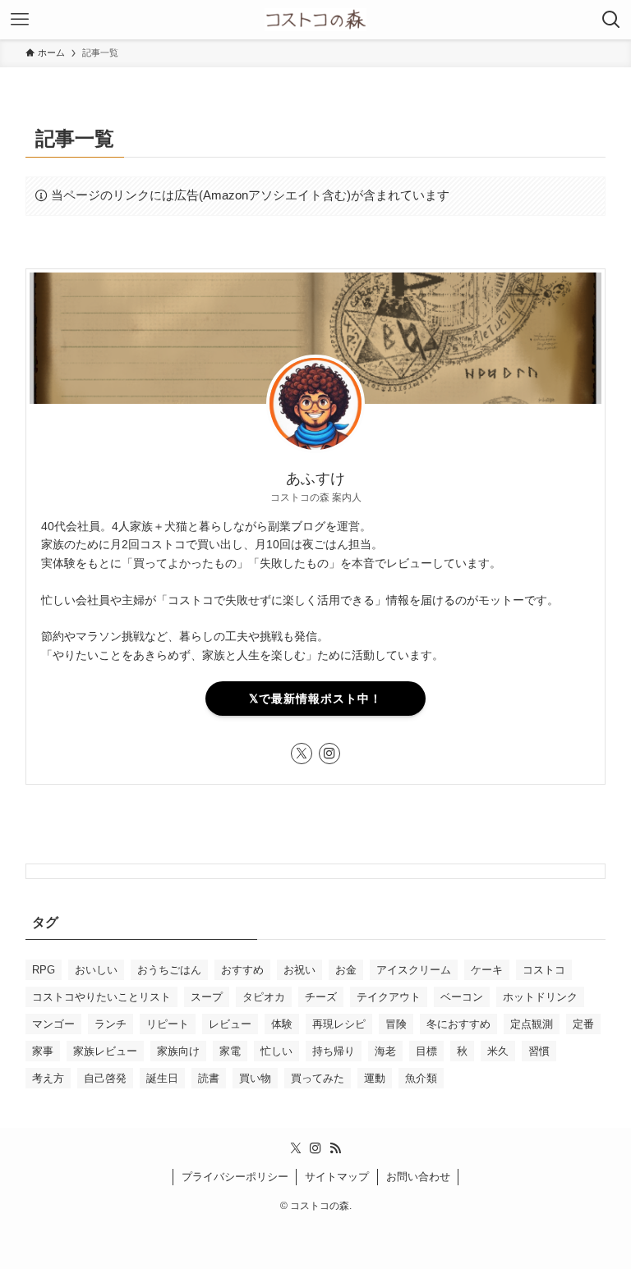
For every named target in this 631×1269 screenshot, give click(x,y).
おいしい (96, 970)
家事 (42, 1051)
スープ (207, 997)
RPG (43, 970)
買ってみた (317, 1078)
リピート (167, 1024)
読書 (208, 1078)
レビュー (230, 1024)
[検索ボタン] (611, 19)
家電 (230, 1051)
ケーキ (487, 970)
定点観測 (531, 1024)
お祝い (299, 970)
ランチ (110, 1024)
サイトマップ (337, 1177)
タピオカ (263, 997)
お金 (346, 970)
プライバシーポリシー (235, 1177)
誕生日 (162, 1078)
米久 (498, 1051)
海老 (385, 1051)
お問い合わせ (418, 1177)
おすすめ (242, 970)
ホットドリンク (540, 997)
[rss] (335, 1148)
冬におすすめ (458, 1024)
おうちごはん (169, 970)
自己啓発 (105, 1078)
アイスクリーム (413, 970)
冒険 (396, 1024)
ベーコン (461, 997)
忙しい (276, 1051)
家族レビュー (105, 1051)
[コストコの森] (315, 19)
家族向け (178, 1051)
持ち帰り (333, 1051)
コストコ (544, 970)
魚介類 (421, 1078)
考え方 (48, 1078)
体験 (281, 1024)
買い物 (255, 1078)
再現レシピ (339, 1024)
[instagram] (329, 753)
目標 (426, 1051)
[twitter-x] (301, 753)
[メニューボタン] (19, 19)
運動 (374, 1078)
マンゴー (53, 1024)
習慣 (539, 1051)
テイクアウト (389, 997)
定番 (583, 1024)
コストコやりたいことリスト (101, 997)
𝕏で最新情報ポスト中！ (315, 698)
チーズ (321, 997)
